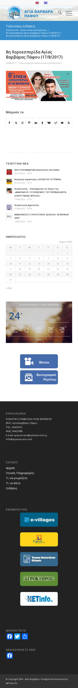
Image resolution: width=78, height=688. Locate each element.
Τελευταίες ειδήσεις (20, 26)
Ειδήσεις (11, 488)
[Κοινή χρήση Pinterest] (29, 123)
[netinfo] (39, 599)
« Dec (9, 288)
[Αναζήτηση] (58, 13)
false (39, 339)
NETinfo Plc (11, 683)
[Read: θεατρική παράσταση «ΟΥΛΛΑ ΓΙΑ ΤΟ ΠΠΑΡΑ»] (9, 181)
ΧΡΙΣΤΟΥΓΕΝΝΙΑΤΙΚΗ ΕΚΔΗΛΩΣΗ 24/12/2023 (36, 169)
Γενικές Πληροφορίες (20, 473)
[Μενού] (67, 13)
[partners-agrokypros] (39, 579)
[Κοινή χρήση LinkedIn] (36, 123)
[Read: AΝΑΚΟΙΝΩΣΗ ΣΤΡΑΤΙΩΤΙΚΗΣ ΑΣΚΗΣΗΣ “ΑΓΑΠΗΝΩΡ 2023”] (9, 216)
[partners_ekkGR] (39, 559)
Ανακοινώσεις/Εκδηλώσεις (48, 63)
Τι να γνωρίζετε (16, 478)
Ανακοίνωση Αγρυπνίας (26, 205)
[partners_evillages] (39, 520)
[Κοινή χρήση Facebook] (9, 123)
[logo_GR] (32, 13)
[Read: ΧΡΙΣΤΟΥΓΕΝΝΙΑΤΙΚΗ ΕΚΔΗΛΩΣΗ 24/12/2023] (9, 172)
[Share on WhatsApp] (23, 123)
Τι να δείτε (13, 483)
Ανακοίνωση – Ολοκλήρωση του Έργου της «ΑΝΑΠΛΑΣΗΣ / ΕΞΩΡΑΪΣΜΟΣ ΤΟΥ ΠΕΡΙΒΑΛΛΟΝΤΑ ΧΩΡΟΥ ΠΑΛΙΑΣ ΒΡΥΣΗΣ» (40, 192)
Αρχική (10, 468)
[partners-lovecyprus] (39, 539)
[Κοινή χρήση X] (16, 123)
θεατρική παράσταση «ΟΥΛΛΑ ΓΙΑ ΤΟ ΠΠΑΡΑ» (37, 179)
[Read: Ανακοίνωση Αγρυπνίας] (9, 207)
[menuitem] (58, 13)
